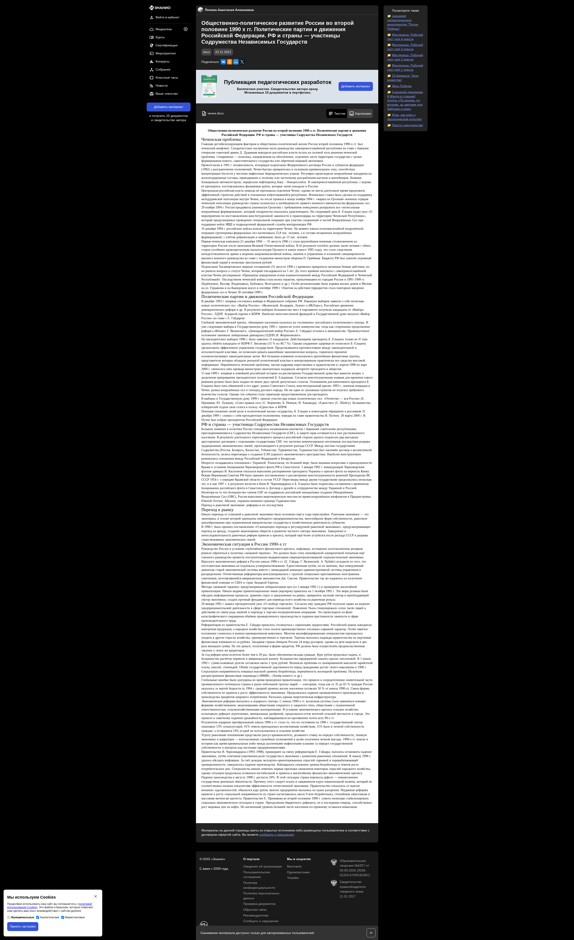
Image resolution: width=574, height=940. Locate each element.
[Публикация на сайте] (187, 29)
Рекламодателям (255, 915)
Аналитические (49, 917)
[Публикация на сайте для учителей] (209, 86)
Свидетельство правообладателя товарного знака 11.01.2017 (353, 889)
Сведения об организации (262, 866)
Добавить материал (168, 107)
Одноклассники (298, 872)
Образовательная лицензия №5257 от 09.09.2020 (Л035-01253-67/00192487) (355, 868)
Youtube (293, 878)
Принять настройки (23, 926)
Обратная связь (255, 909)
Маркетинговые (75, 917)
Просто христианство (407, 125)
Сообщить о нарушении (260, 921)
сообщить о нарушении (276, 834)
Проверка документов (259, 904)
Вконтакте (294, 866)
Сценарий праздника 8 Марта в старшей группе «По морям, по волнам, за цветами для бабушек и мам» (405, 100)
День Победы (402, 86)
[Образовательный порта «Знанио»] (159, 9)
